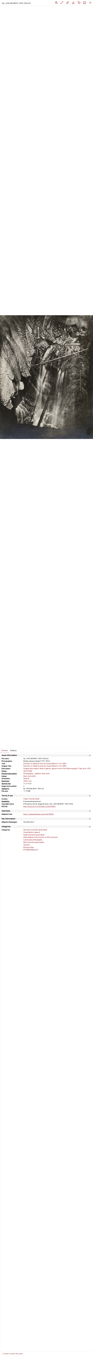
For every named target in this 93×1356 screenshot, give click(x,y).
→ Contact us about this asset (12, 1354)
